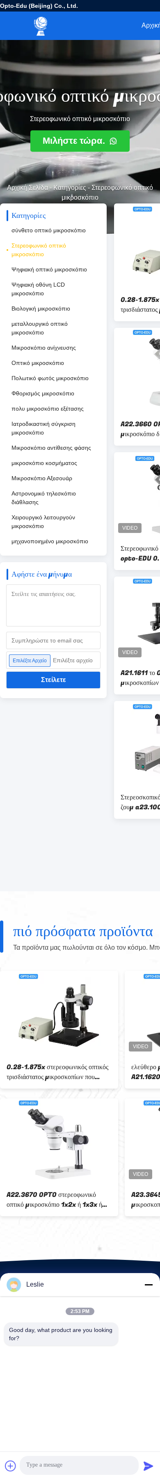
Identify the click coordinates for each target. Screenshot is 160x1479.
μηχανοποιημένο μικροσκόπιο (49, 541)
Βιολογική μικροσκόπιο (40, 308)
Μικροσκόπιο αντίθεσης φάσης (51, 447)
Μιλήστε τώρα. (75, 141)
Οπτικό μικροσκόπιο (37, 363)
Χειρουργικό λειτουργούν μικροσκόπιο (43, 521)
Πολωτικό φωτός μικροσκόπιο (50, 378)
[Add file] (10, 1466)
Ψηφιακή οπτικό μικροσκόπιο (49, 269)
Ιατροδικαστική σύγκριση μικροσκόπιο (43, 428)
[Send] (148, 1466)
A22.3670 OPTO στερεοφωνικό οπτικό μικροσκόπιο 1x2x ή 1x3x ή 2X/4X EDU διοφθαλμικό (54, 1200)
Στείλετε (53, 679)
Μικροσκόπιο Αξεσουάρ (41, 478)
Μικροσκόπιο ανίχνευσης (43, 347)
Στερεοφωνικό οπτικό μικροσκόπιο (38, 249)
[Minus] (148, 1285)
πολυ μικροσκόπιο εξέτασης (47, 408)
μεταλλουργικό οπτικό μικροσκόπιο (39, 328)
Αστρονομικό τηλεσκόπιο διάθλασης (43, 497)
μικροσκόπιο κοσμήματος (44, 463)
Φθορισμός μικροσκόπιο (42, 393)
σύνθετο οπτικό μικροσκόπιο (48, 230)
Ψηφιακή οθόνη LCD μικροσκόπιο (38, 289)
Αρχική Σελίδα (27, 187)
